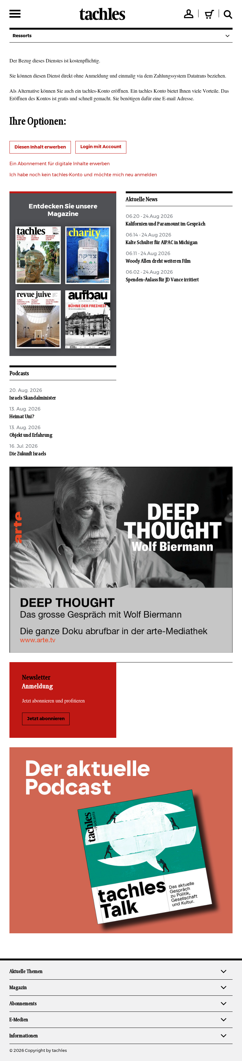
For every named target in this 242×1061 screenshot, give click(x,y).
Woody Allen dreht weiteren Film (158, 261)
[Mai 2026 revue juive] (38, 320)
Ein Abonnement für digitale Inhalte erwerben (59, 164)
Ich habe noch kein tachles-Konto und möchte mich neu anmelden (83, 175)
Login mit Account (100, 147)
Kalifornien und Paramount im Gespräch (165, 223)
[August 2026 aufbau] (88, 320)
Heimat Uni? (21, 416)
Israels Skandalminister (32, 397)
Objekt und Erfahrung (30, 435)
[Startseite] (102, 14)
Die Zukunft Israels (27, 453)
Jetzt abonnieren (46, 719)
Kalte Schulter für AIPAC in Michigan (162, 242)
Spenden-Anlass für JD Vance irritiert (162, 279)
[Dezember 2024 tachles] (38, 256)
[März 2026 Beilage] (88, 256)
